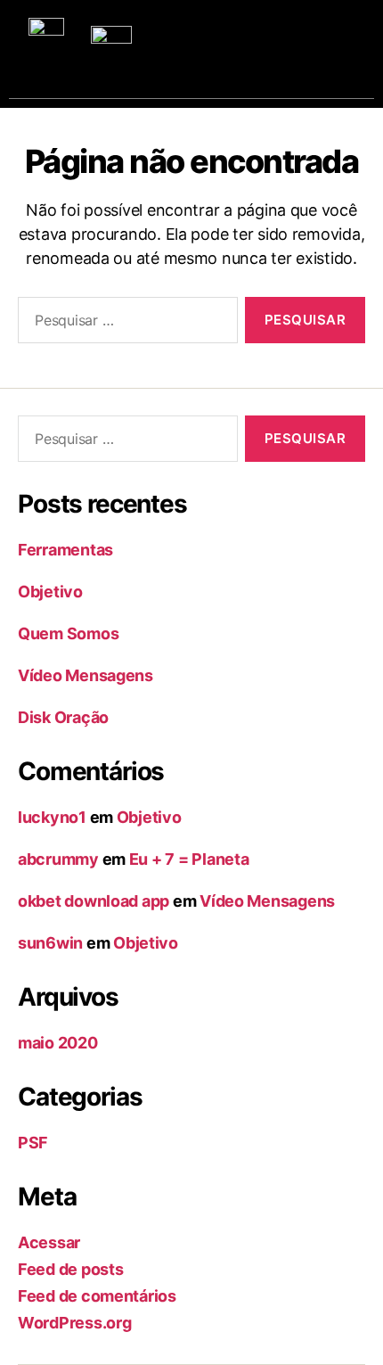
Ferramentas (65, 549)
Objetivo (50, 591)
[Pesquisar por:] (124, 323)
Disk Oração (63, 717)
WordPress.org (75, 1322)
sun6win (50, 942)
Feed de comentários (97, 1296)
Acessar (49, 1242)
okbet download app (93, 901)
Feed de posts (71, 1269)
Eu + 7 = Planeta (189, 859)
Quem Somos (68, 633)
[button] (337, 40)
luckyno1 (52, 817)
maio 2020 (58, 1042)
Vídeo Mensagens (85, 675)
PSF (33, 1142)
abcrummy (58, 859)
